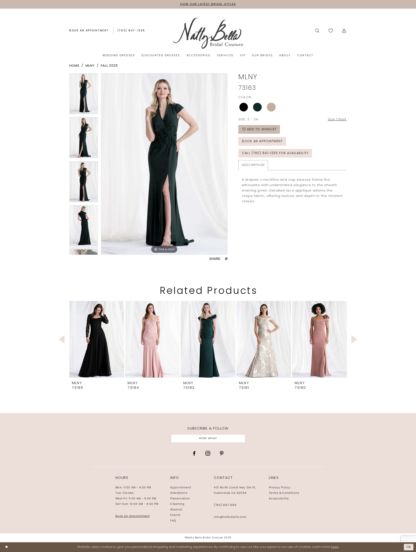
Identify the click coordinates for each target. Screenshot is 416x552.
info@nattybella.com (230, 517)
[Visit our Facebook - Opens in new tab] (194, 453)
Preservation (180, 498)
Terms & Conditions (284, 493)
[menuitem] (89, 31)
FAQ (173, 521)
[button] (344, 30)
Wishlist (176, 510)
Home (74, 66)
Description (253, 165)
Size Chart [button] (337, 119)
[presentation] (96, 339)
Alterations (178, 493)
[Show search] (317, 30)
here (334, 547)
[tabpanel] (83, 95)
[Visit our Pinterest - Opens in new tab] (221, 453)
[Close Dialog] (6, 547)
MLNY (90, 66)
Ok (408, 547)
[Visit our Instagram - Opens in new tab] (207, 453)
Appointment (180, 487)
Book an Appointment (262, 141)
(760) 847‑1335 (225, 505)
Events (175, 515)
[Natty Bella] (208, 33)
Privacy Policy (279, 487)
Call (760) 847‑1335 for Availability (275, 153)
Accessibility (279, 498)
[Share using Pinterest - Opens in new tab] (226, 259)
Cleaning (177, 504)
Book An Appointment (132, 516)
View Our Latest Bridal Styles (208, 4)
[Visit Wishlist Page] (331, 30)
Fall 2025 (109, 66)
